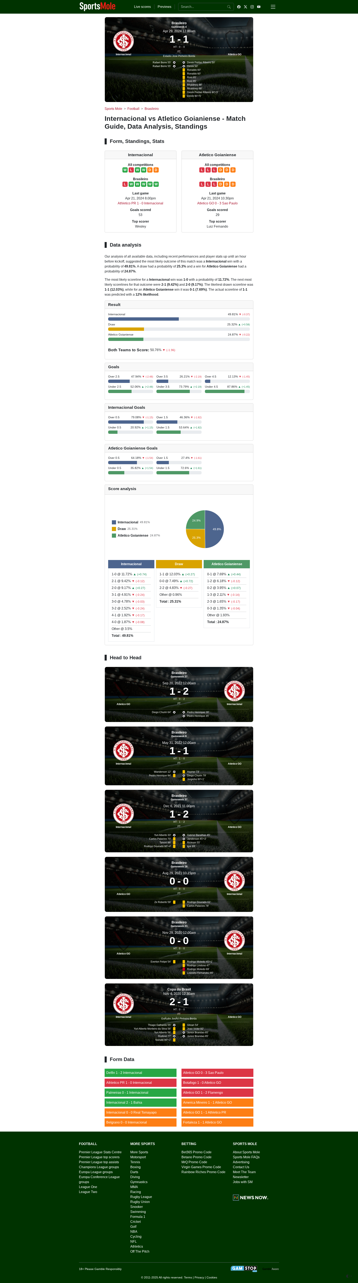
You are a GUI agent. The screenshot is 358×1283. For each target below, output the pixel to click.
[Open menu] (273, 7)
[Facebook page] (239, 6)
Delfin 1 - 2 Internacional (124, 1072)
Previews (164, 6)
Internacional (123, 54)
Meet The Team (244, 1172)
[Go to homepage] (97, 6)
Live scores (142, 6)
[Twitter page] (245, 6)
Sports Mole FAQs (246, 1157)
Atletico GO (234, 54)
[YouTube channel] (258, 6)
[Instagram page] (252, 6)
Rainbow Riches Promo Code (203, 1172)
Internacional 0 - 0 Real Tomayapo (131, 1112)
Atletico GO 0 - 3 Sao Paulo (217, 203)
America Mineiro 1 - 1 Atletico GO (207, 1102)
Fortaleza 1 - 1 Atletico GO (202, 1122)
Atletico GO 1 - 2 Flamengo (203, 1092)
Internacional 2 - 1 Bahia (124, 1102)
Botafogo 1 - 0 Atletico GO (202, 1082)
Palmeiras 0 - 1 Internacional (127, 1092)
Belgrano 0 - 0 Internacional (126, 1122)
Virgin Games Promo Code (201, 1167)
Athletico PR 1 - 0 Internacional (140, 203)
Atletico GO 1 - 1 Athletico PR (204, 1112)
